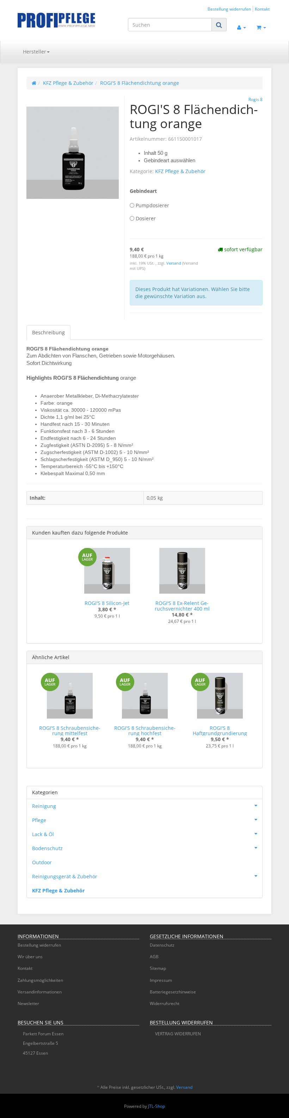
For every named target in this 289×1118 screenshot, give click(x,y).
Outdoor (42, 862)
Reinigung (44, 806)
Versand (174, 263)
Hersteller (34, 51)
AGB (154, 957)
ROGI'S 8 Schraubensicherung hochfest (145, 731)
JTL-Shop (156, 1106)
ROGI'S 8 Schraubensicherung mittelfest (69, 731)
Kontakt (262, 9)
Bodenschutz (47, 848)
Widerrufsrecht (164, 1003)
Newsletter (28, 1003)
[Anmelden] (241, 27)
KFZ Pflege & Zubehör (180, 171)
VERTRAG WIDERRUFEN (178, 1034)
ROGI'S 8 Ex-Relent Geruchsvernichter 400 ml (182, 606)
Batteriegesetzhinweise (173, 992)
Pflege (39, 820)
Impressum (161, 980)
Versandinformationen (40, 992)
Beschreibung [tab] (48, 332)
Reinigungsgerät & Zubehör (64, 876)
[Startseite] (34, 83)
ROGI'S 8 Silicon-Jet (107, 603)
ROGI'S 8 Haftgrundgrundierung (220, 731)
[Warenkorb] (261, 27)
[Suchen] (219, 24)
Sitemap (158, 968)
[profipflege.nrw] (56, 20)
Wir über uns (30, 957)
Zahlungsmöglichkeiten (40, 980)
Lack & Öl (43, 834)
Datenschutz (162, 945)
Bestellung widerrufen (229, 9)
